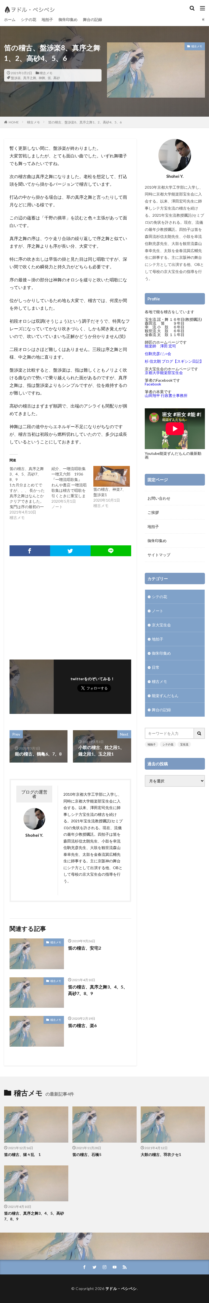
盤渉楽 (16, 77)
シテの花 (28, 19)
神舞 (42, 77)
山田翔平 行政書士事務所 (166, 395)
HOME (14, 122)
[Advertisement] (70, 605)
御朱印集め (68, 19)
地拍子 (47, 19)
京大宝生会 (161, 625)
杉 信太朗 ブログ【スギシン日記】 (174, 361)
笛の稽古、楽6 (82, 1025)
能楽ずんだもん (165, 695)
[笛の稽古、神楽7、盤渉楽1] (111, 476)
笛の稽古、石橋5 (86, 1154)
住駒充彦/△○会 (158, 353)
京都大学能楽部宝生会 (164, 372)
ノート (157, 610)
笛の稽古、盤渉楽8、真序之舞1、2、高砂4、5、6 (85, 122)
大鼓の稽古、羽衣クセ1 (161, 1154)
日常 (155, 667)
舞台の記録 (92, 19)
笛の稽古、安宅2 (84, 947)
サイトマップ (158, 554)
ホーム (10, 19)
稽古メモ (46, 72)
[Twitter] (70, 550)
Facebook (153, 384)
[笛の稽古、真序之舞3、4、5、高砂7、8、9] (30, 493)
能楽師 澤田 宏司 (160, 346)
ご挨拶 (153, 512)
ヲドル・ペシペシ (121, 1288)
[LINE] (111, 550)
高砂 (56, 77)
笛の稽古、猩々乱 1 (22, 1154)
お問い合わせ (158, 498)
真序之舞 (29, 77)
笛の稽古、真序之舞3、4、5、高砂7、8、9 (98, 990)
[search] (199, 733)
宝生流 (184, 744)
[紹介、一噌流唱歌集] (72, 487)
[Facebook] (30, 550)
